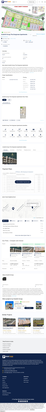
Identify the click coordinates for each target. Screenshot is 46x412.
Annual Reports (5, 394)
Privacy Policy (5, 385)
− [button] (3, 209)
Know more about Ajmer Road (22, 235)
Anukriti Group (5, 36)
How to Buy (26, 382)
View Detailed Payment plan (23, 181)
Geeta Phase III (37, 253)
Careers (4, 382)
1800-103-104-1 (9, 372)
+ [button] (3, 208)
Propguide (26, 378)
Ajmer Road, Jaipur (6, 38)
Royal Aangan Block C (27, 253)
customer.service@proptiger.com (10, 370)
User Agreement (5, 387)
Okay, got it (2, 411)
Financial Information (6, 392)
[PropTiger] (6, 2)
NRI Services (26, 380)
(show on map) (13, 38)
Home (3, 380)
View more (14, 296)
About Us (4, 378)
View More (32, 409)
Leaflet (34, 217)
